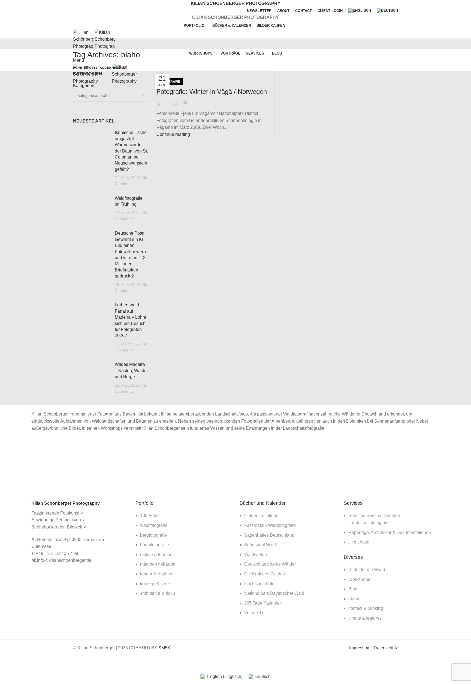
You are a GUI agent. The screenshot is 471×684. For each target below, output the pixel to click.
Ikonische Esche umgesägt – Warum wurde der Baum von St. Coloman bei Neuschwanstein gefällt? (131, 150)
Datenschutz (386, 648)
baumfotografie (154, 544)
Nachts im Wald (259, 583)
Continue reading (173, 134)
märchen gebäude (157, 564)
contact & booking (365, 608)
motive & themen (156, 554)
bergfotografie (153, 535)
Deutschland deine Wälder (270, 564)
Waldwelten (255, 554)
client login (358, 542)
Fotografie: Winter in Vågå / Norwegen (211, 91)
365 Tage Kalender (262, 603)
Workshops (359, 579)
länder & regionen (157, 574)
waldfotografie (153, 525)
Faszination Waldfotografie (270, 525)
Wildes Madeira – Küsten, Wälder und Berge (131, 370)
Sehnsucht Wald (260, 544)
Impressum (359, 648)
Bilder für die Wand (366, 569)
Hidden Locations (261, 515)
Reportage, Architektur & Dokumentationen (389, 532)
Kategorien (83, 85)
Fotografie (169, 81)
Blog (352, 589)
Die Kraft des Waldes (264, 574)
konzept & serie (155, 583)
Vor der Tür (255, 612)
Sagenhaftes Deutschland (269, 535)
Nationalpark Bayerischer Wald (274, 593)
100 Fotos (149, 515)
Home (77, 67)
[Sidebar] (7, 663)
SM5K (164, 648)
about (353, 598)
